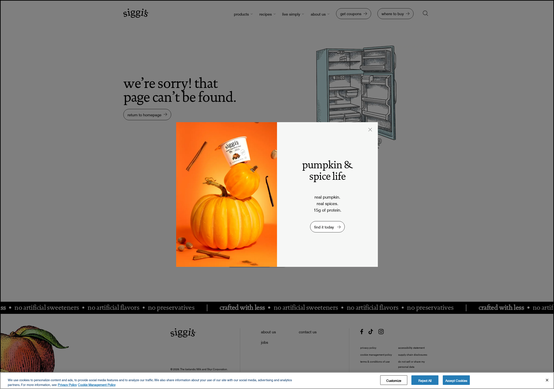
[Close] (547, 380)
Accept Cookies (456, 380)
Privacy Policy (67, 384)
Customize (393, 380)
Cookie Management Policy (97, 384)
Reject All (425, 380)
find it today (324, 226)
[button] (370, 130)
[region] (277, 380)
